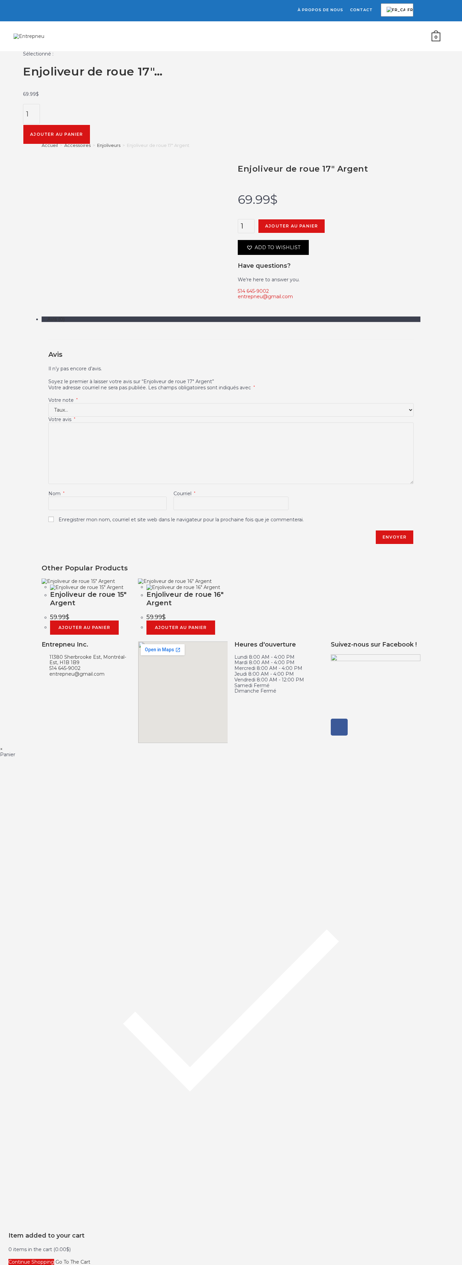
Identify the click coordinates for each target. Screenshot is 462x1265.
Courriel (184, 493)
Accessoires (77, 145)
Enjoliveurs (108, 145)
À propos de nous (320, 9)
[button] (273, 247)
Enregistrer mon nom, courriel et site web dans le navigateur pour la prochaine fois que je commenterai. (181, 520)
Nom (56, 493)
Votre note (63, 400)
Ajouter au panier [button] (84, 627)
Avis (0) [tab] (56, 319)
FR (396, 10)
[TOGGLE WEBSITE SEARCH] (449, 36)
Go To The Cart (72, 1262)
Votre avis (61, 419)
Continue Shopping (31, 1262)
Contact (361, 9)
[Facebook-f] (339, 727)
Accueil (50, 145)
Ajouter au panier (56, 134)
